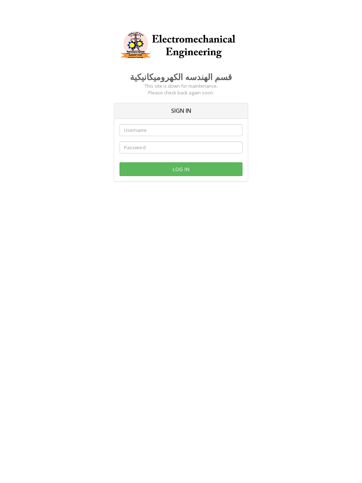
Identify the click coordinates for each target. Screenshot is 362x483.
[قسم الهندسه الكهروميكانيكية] (181, 43)
